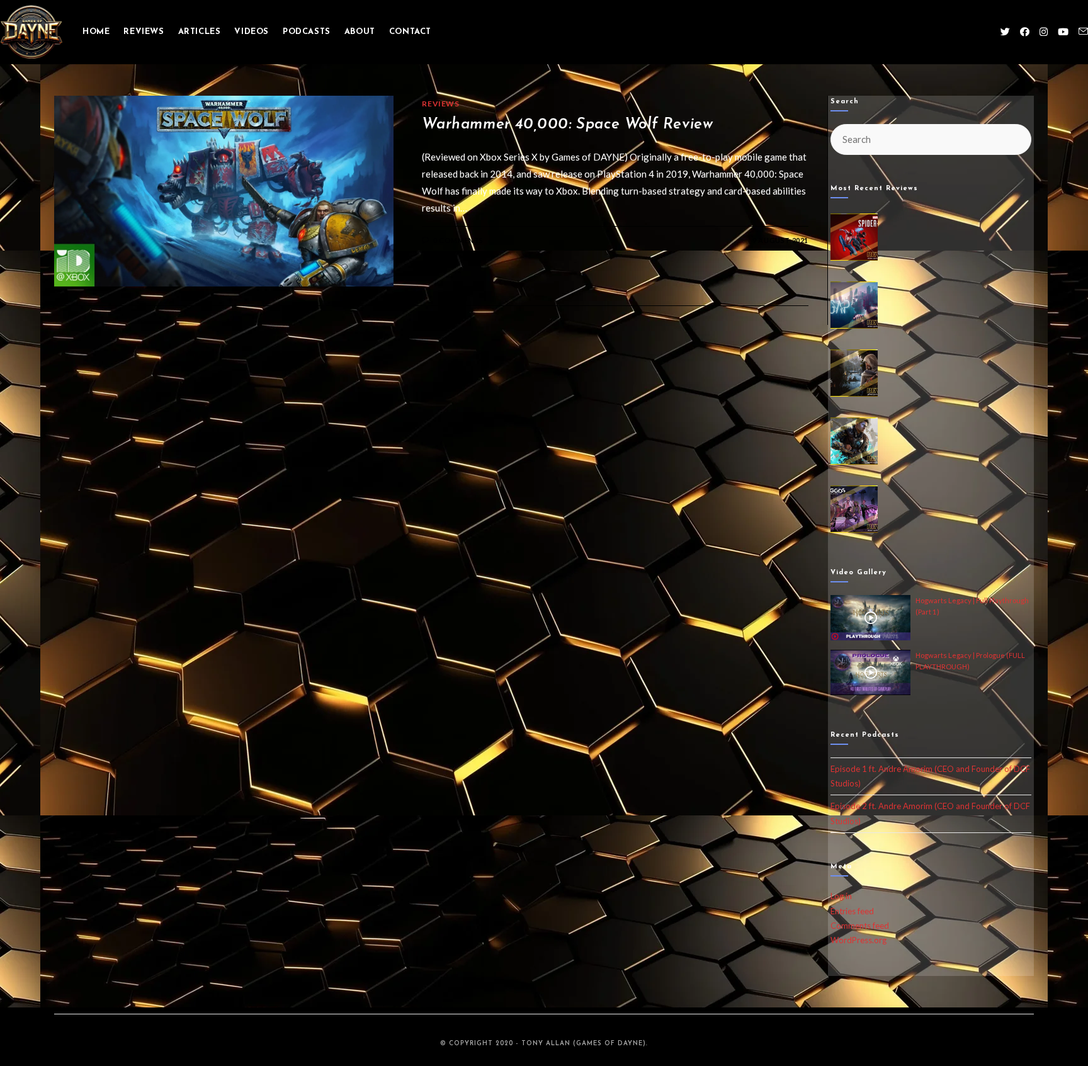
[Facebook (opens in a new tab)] (1024, 32)
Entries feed (852, 911)
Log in (841, 896)
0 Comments (458, 240)
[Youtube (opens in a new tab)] (1063, 32)
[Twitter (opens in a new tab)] (1005, 32)
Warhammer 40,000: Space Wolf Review (567, 124)
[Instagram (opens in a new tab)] (1043, 32)
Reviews (440, 103)
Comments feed (859, 926)
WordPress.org (858, 940)
